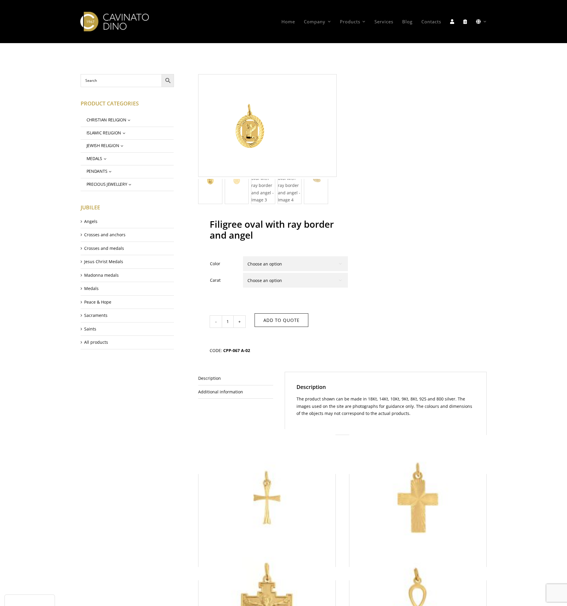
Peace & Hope (97, 302)
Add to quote (281, 320)
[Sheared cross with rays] (266, 497)
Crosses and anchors (105, 234)
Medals (91, 288)
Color (215, 263)
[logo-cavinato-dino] (114, 14)
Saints (90, 329)
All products (96, 342)
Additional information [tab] (220, 392)
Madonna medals (101, 275)
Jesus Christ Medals (103, 261)
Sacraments (95, 315)
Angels (90, 221)
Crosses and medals (104, 248)
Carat (215, 280)
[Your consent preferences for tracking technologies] (30, 600)
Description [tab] (209, 378)
